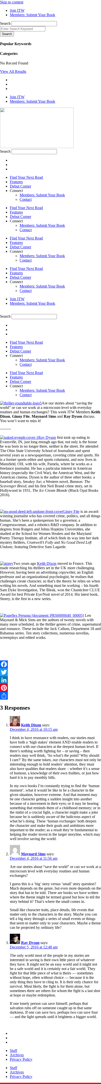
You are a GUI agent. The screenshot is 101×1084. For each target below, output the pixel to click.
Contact (26, 199)
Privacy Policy (21, 1059)
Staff (13, 1050)
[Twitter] (50, 672)
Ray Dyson (47, 437)
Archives (17, 1055)
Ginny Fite (71, 511)
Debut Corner (20, 186)
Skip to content (11, 2)
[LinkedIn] (50, 680)
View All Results (13, 71)
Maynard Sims (33, 854)
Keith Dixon (46, 563)
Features (16, 182)
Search (5, 23)
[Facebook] (50, 664)
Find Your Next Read (26, 177)
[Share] (50, 696)
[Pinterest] (50, 688)
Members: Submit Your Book (42, 195)
